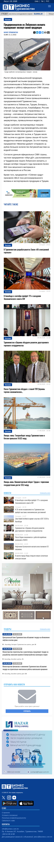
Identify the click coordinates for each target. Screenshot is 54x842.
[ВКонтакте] (40, 32)
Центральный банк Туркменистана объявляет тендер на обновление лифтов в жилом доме (26, 638)
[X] (34, 32)
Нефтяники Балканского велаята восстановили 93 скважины (32, 548)
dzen (13, 797)
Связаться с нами (8, 820)
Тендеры (7, 629)
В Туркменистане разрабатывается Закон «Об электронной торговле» (26, 251)
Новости (7, 493)
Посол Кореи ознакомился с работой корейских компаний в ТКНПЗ (30, 538)
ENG (36, 1)
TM (42, 1)
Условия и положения (9, 815)
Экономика (8, 19)
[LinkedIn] (37, 32)
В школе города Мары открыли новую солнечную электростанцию (31, 557)
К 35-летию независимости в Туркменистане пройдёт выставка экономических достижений (30, 511)
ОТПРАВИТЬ (27, 711)
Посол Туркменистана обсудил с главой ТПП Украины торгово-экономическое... (24, 390)
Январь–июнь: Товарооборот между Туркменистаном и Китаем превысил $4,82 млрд (24, 437)
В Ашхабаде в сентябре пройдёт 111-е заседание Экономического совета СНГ (22, 297)
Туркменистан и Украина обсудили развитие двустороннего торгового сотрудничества (26, 344)
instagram (8, 797)
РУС (47, 1)
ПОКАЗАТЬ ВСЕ (45, 493)
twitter (3, 797)
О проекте (6, 813)
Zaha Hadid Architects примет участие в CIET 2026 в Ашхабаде (32, 520)
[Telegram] (43, 32)
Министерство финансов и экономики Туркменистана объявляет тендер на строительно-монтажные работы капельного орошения (25, 668)
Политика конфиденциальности (14, 818)
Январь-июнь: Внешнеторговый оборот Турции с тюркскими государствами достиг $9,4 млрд (26, 483)
